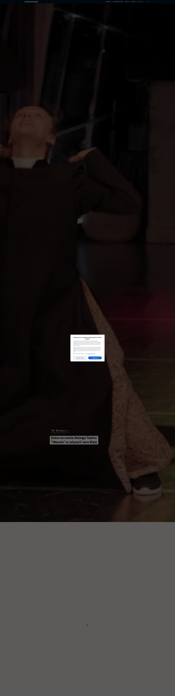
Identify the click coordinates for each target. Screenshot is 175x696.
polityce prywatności (91, 353)
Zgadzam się (95, 357)
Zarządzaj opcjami (80, 357)
